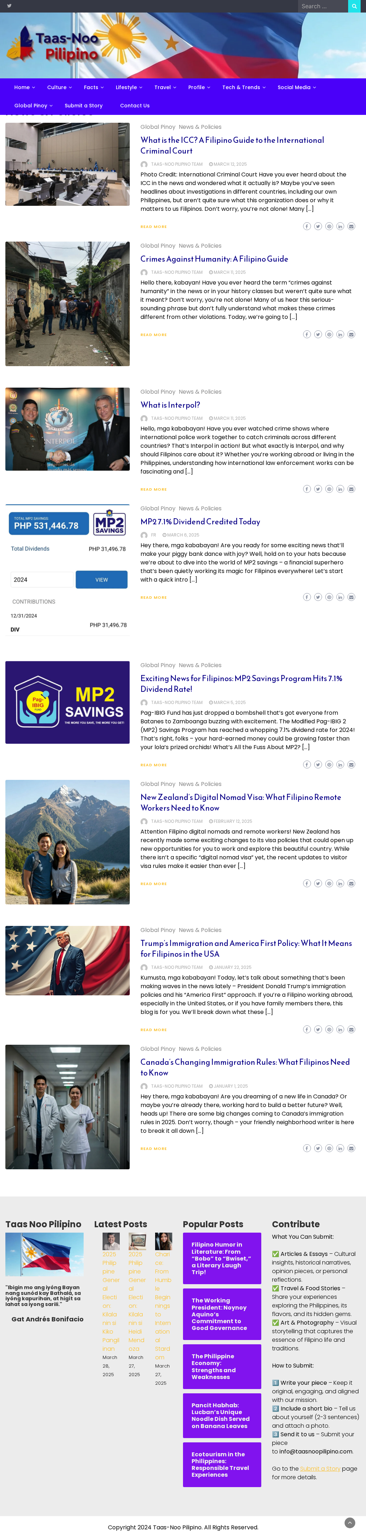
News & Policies (200, 127)
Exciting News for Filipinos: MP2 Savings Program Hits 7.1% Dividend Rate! (241, 684)
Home (22, 87)
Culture (56, 87)
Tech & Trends (241, 87)
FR (153, 535)
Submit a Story (84, 105)
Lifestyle (126, 87)
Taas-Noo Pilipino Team (177, 164)
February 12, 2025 (233, 821)
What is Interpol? (170, 405)
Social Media (294, 87)
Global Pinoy (30, 105)
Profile (196, 87)
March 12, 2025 (230, 164)
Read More (153, 226)
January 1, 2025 (231, 1086)
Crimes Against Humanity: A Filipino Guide (214, 259)
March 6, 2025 (183, 535)
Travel (162, 87)
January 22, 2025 (233, 967)
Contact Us (135, 105)
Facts (91, 87)
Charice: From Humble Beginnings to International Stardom (163, 1305)
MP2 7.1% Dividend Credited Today (200, 522)
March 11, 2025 (230, 272)
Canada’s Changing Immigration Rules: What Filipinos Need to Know (245, 1067)
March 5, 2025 (230, 702)
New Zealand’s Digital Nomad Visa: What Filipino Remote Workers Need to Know (240, 802)
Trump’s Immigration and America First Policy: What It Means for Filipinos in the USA (246, 948)
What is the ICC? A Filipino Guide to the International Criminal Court (232, 145)
